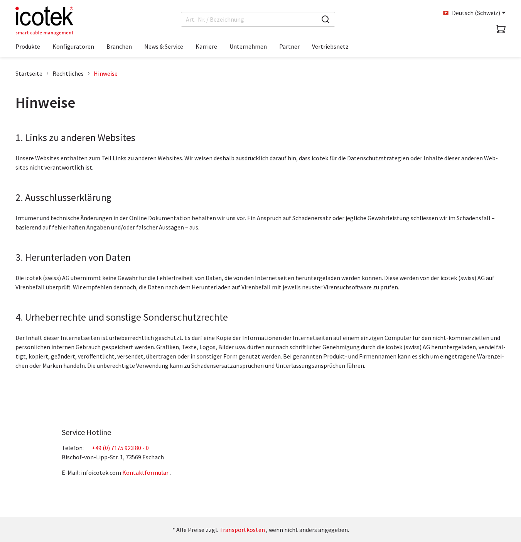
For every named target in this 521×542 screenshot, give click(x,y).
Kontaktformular (145, 472)
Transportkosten (242, 530)
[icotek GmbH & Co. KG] (44, 21)
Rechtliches (68, 73)
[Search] (325, 19)
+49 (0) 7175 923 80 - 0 (120, 448)
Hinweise (106, 73)
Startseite (28, 73)
